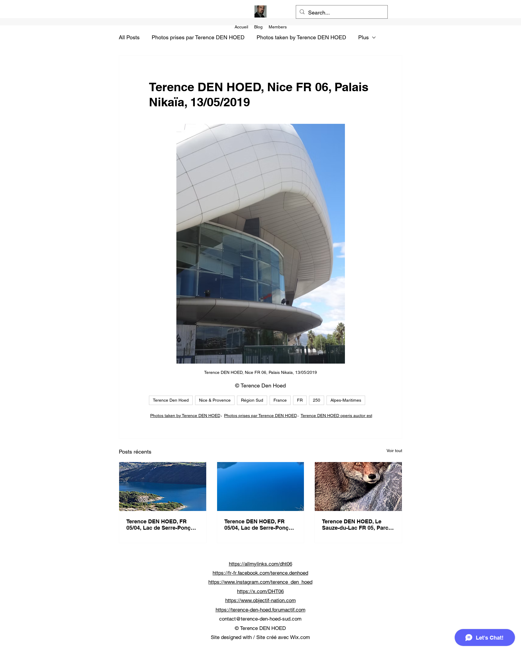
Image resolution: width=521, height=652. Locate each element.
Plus (363, 37)
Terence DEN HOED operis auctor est (336, 415)
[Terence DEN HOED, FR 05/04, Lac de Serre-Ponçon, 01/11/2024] (162, 486)
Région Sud (252, 400)
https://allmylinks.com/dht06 (260, 564)
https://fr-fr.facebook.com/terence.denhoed (260, 573)
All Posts (129, 37)
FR (300, 400)
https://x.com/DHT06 (260, 591)
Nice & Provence (215, 400)
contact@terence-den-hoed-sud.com (260, 619)
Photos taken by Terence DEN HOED (301, 37)
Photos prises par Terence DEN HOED (198, 37)
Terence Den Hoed (171, 400)
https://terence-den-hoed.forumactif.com (260, 610)
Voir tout (394, 450)
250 (316, 400)
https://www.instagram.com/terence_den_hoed (260, 582)
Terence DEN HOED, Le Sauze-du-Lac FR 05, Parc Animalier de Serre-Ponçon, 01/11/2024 (357, 524)
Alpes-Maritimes (345, 400)
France (280, 400)
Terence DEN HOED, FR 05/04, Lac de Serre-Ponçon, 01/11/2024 (162, 524)
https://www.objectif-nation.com (260, 600)
